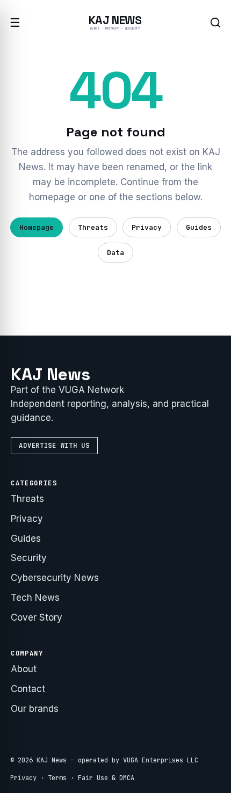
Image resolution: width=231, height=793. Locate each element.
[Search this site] (215, 23)
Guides (199, 227)
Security (29, 557)
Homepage (36, 227)
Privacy (147, 227)
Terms (57, 778)
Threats (93, 227)
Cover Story (36, 617)
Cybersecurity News (55, 577)
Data (115, 252)
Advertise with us (54, 445)
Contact (28, 688)
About (24, 669)
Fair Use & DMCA (106, 778)
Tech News (35, 597)
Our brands (35, 708)
